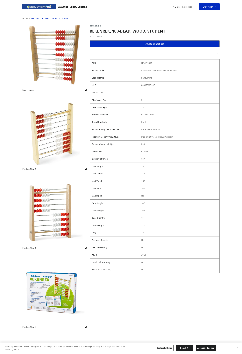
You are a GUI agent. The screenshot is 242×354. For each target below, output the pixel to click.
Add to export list (155, 43)
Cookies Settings (164, 348)
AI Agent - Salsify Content (72, 6)
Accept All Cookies (205, 348)
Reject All (184, 348)
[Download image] (86, 90)
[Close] (237, 348)
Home (25, 18)
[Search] (174, 6)
